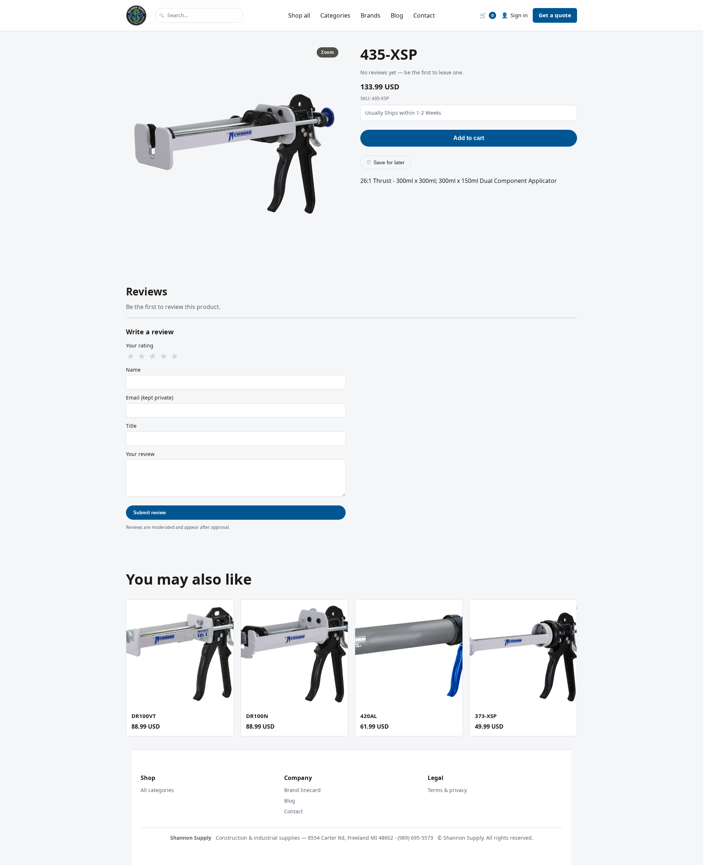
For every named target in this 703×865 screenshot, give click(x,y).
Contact (424, 15)
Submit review (149, 512)
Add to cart (468, 138)
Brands (370, 15)
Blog (397, 15)
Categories (335, 15)
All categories (157, 790)
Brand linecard (302, 790)
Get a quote (555, 15)
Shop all (299, 15)
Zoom (327, 52)
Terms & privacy (447, 790)
